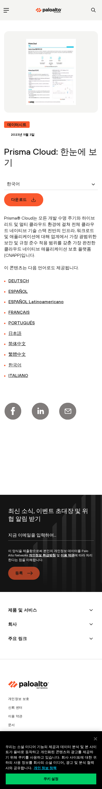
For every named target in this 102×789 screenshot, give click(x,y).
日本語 (14, 333)
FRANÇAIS (19, 312)
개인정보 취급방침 (42, 555)
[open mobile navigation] (6, 10)
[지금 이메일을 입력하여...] (51, 540)
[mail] (67, 411)
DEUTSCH (18, 280)
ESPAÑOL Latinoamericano (36, 301)
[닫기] (95, 739)
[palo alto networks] (48, 10)
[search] (93, 10)
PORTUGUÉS (21, 322)
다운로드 (19, 199)
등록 (19, 573)
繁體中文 (17, 354)
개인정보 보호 (18, 699)
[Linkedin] (40, 411)
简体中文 (17, 343)
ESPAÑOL (18, 291)
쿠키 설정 (51, 779)
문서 (11, 725)
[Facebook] (12, 411)
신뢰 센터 (15, 707)
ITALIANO (18, 375)
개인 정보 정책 (45, 768)
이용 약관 (68, 555)
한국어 (14, 364)
